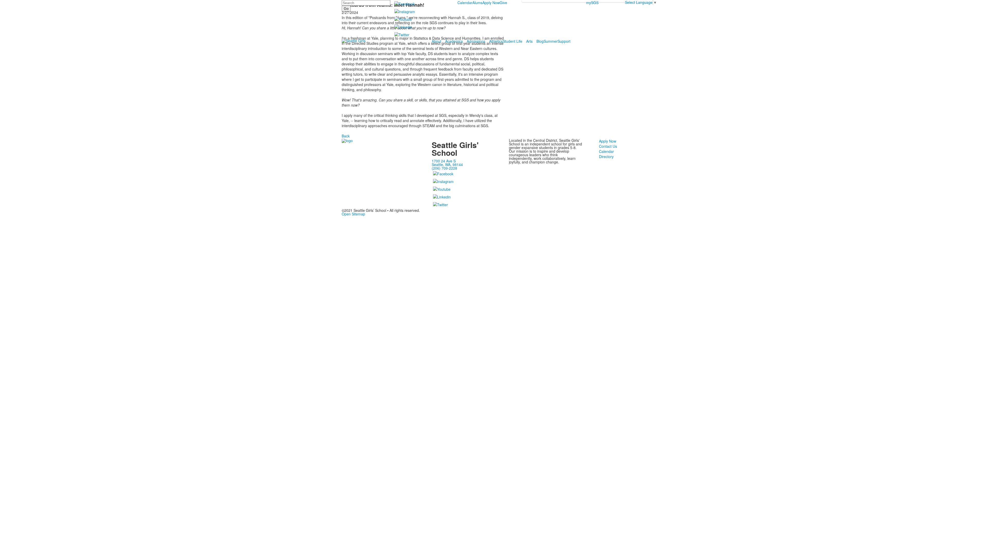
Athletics (496, 41)
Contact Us (608, 146)
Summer (551, 41)
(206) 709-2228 (444, 168)
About (436, 41)
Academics (454, 41)
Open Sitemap (353, 213)
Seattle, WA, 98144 (447, 164)
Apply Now (491, 2)
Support (564, 41)
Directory (606, 156)
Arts (529, 41)
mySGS (592, 2)
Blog (540, 41)
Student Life (512, 41)
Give (503, 2)
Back (346, 135)
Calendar (464, 2)
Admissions (476, 41)
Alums (477, 2)
